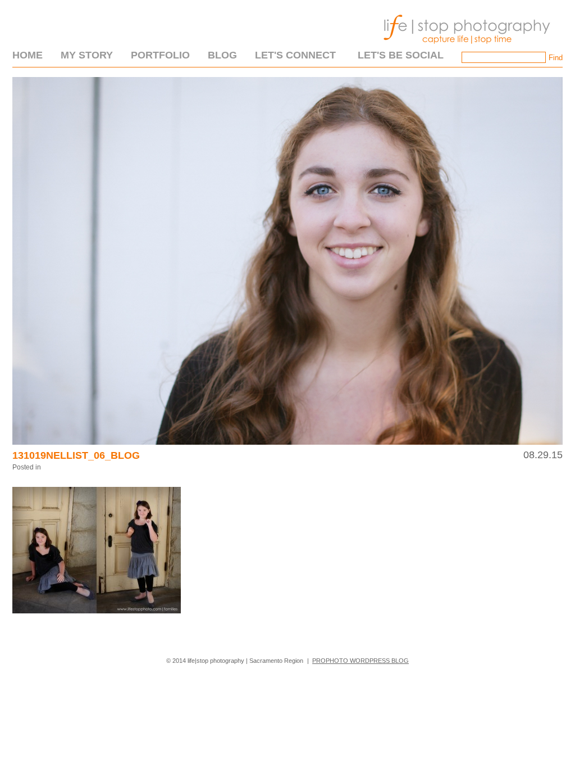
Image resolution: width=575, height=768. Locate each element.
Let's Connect (295, 55)
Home (27, 55)
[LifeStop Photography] (464, 47)
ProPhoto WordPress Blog (360, 660)
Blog (222, 55)
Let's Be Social (401, 55)
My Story (87, 55)
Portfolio (160, 55)
